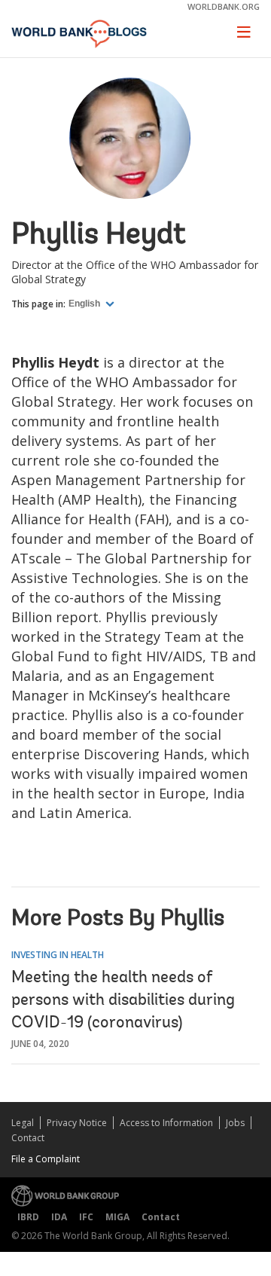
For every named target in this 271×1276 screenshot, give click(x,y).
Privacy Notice (77, 1122)
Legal (22, 1122)
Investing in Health (57, 954)
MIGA (117, 1216)
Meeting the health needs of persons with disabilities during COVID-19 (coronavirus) (123, 1001)
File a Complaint (45, 1158)
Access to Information (166, 1122)
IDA (59, 1216)
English (85, 303)
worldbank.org (223, 6)
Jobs (235, 1122)
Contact (27, 1137)
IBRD (28, 1216)
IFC (86, 1216)
